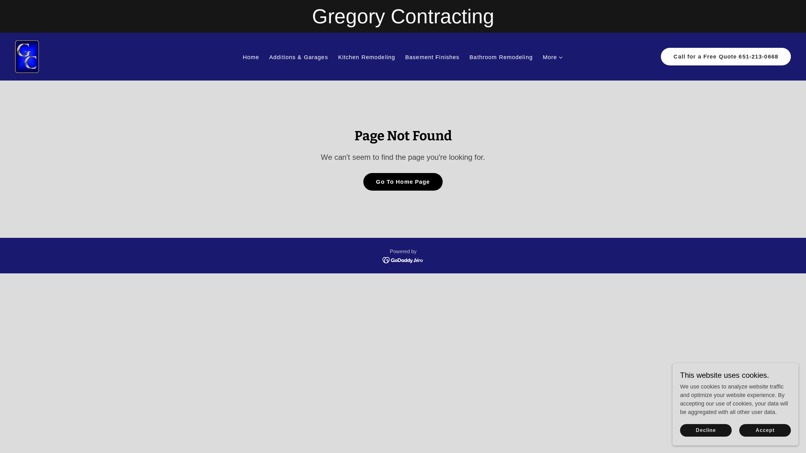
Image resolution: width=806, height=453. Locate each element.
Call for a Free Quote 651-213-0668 (725, 56)
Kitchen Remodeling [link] (366, 57)
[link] (27, 56)
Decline (706, 430)
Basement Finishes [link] (432, 57)
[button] (553, 57)
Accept (765, 430)
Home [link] (251, 57)
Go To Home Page (403, 182)
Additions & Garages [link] (298, 57)
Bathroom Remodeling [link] (501, 57)
